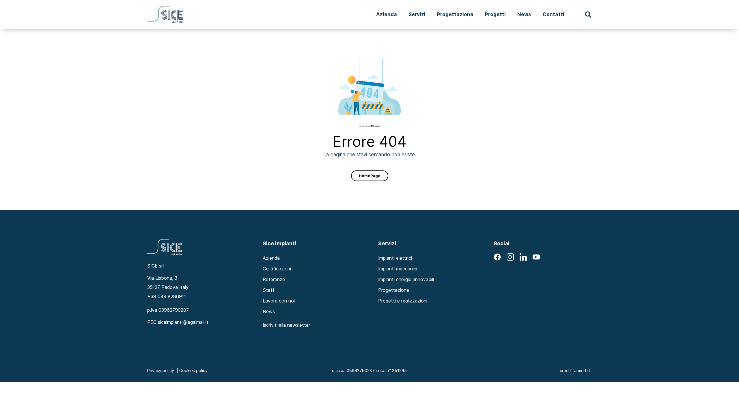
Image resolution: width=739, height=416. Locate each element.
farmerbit (581, 370)
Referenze (274, 279)
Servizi (417, 14)
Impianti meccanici (397, 268)
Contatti (553, 14)
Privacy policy (160, 370)
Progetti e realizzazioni (402, 301)
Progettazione (455, 14)
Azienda (386, 14)
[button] (588, 14)
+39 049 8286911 (166, 296)
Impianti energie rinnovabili (406, 279)
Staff (269, 290)
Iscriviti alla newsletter (286, 325)
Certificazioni (277, 268)
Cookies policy (193, 370)
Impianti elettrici (395, 258)
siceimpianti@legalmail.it (183, 322)
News (524, 14)
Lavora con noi (279, 301)
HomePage (369, 175)
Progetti (495, 14)
